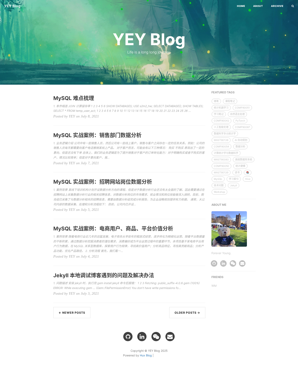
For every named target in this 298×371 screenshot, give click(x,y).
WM (214, 285)
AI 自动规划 (241, 140)
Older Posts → (187, 312)
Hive (247, 178)
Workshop (219, 191)
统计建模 (240, 165)
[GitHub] (214, 263)
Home (241, 5)
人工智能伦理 (221, 127)
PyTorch (240, 120)
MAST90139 (221, 172)
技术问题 (219, 185)
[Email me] (242, 263)
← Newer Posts (72, 312)
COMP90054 (221, 146)
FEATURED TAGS (223, 92)
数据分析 (240, 146)
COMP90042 (221, 120)
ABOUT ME (218, 204)
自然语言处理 (237, 114)
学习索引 (234, 178)
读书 (237, 172)
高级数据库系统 (243, 159)
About (258, 5)
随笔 (216, 101)
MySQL (218, 178)
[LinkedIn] (223, 263)
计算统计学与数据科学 (226, 153)
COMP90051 (242, 107)
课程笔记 (230, 101)
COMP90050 (221, 165)
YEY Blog (12, 6)
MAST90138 (221, 140)
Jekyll (233, 185)
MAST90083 (221, 159)
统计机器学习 (221, 107)
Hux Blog (146, 355)
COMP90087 (242, 127)
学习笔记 (219, 114)
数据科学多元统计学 (225, 133)
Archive (277, 5)
